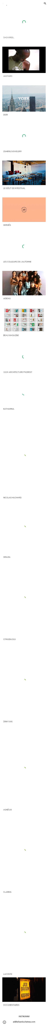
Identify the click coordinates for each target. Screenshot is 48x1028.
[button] (3, 3)
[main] (24, 37)
